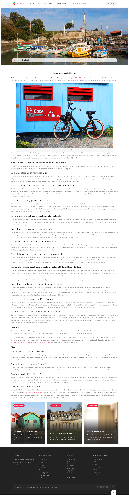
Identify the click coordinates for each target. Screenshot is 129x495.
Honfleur (96, 470)
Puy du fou (97, 467)
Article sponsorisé (70, 465)
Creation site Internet (71, 460)
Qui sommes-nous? (45, 476)
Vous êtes (44, 459)
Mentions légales (30, 487)
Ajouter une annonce (62, 3)
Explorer (32, 3)
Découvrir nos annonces (45, 3)
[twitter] (104, 487)
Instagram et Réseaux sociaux (71, 470)
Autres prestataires (44, 466)
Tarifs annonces (72, 478)
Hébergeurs (44, 462)
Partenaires (44, 470)
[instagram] (98, 487)
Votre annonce (72, 475)
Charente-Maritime (111, 78)
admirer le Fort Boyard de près (34, 392)
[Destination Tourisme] (19, 3)
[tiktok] (110, 487)
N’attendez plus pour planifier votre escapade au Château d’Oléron (31, 342)
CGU (55, 487)
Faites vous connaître (79, 3)
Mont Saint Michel (97, 473)
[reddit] (112, 487)
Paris (95, 464)
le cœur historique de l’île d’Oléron (72, 78)
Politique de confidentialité (45, 487)
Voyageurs (44, 473)
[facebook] (107, 487)
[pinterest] (101, 487)
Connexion (111, 3)
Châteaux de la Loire (98, 460)
